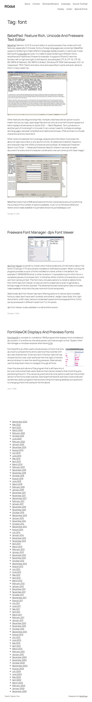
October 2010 (18, 628)
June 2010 (16, 640)
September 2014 (19, 526)
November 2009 (19, 660)
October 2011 (18, 594)
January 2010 (18, 654)
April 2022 (16, 427)
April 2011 (16, 611)
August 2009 (18, 668)
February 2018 (18, 487)
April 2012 (16, 577)
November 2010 (19, 626)
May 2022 (16, 424)
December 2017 (19, 492)
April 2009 (16, 679)
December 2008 (19, 691)
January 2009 (18, 688)
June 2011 (16, 606)
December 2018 (19, 470)
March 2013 (17, 546)
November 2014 (19, 521)
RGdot (10, 6)
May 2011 (16, 609)
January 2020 (18, 444)
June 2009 (17, 674)
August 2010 (17, 634)
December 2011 (19, 589)
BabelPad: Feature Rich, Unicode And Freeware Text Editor (45, 38)
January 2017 (18, 504)
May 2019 (16, 458)
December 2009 (19, 657)
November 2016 (19, 509)
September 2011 (19, 597)
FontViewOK (13, 337)
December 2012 (19, 555)
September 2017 (19, 498)
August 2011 (17, 600)
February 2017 (18, 501)
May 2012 (16, 574)
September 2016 (19, 515)
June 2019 (16, 455)
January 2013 (18, 552)
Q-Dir (50, 343)
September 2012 (19, 563)
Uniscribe (22, 53)
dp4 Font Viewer (14, 265)
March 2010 (17, 648)
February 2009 (18, 685)
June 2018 (16, 481)
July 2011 (16, 603)
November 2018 (19, 472)
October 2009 (18, 662)
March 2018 (17, 484)
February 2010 (18, 651)
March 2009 (17, 682)
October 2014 (18, 523)
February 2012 (18, 583)
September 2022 (19, 421)
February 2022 (18, 433)
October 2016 (18, 512)
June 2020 (17, 438)
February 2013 (18, 549)
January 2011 (17, 620)
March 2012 (17, 580)
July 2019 (16, 452)
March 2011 (17, 614)
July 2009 (16, 671)
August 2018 (17, 478)
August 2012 (17, 566)
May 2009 (16, 677)
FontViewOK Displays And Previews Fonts (40, 332)
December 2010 (19, 623)
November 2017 (19, 495)
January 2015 (18, 518)
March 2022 (17, 430)
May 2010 (16, 643)
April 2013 (16, 543)
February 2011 (18, 617)
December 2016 (19, 506)
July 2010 (16, 637)
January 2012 (18, 586)
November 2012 (19, 557)
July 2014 (16, 532)
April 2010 (16, 645)
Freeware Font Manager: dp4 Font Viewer (40, 232)
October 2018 (18, 475)
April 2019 (16, 461)
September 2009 (20, 665)
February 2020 (18, 441)
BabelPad (11, 45)
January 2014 (18, 535)
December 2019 (19, 447)
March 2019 (17, 464)
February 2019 (18, 467)
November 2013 (19, 541)
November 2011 (19, 592)
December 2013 (19, 538)
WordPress (83, 696)
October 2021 (18, 435)
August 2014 (17, 529)
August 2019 (17, 450)
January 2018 (18, 489)
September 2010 (19, 631)
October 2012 (18, 560)
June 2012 (16, 572)
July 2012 (16, 569)
